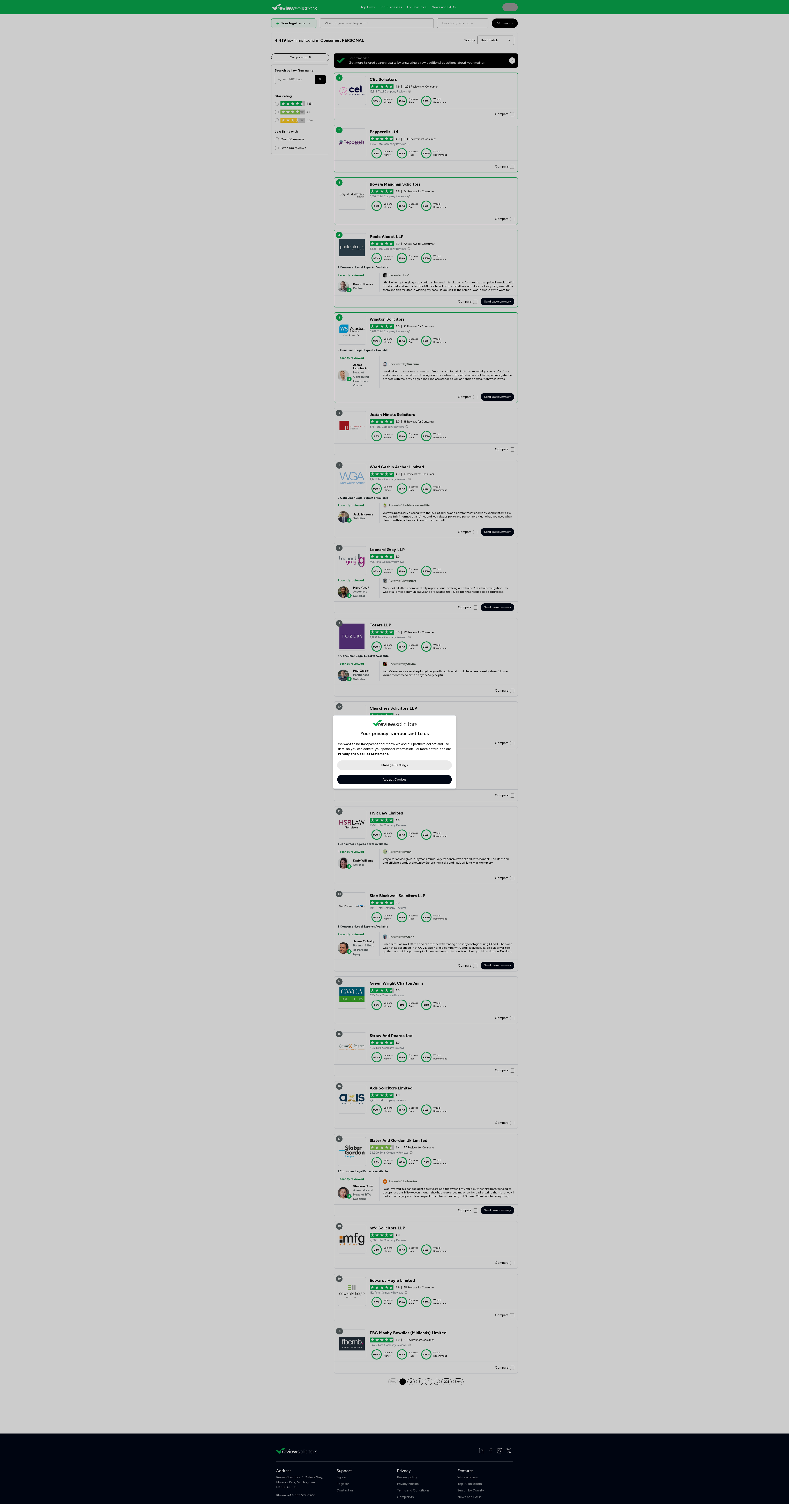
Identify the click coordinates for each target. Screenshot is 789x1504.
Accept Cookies (395, 779)
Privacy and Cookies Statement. (363, 754)
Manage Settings (394, 765)
